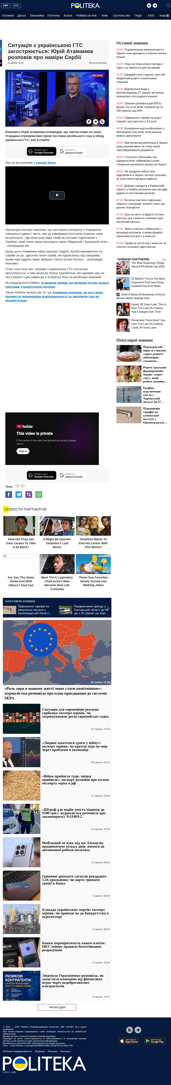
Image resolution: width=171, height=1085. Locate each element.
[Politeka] (85, 5)
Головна (8, 15)
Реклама (52, 1051)
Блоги (68, 15)
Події (138, 15)
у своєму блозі (45, 162)
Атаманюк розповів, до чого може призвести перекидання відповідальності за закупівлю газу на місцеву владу (54, 296)
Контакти (65, 1051)
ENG (151, 15)
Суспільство (121, 15)
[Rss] (149, 5)
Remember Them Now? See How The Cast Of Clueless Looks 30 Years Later (148, 324)
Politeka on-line (86, 15)
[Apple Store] (129, 1040)
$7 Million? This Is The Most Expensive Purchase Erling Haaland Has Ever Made (148, 282)
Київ (105, 15)
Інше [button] (162, 15)
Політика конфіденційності (17, 1051)
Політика (53, 15)
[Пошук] (168, 5)
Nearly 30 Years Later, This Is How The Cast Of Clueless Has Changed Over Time (148, 308)
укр (5, 5)
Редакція (40, 1051)
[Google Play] (155, 1040)
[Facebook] (88, 121)
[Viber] (102, 121)
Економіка (37, 15)
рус (16, 5)
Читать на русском (97, 63)
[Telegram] (155, 5)
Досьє (22, 15)
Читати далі (57, 1007)
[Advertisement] (57, 327)
